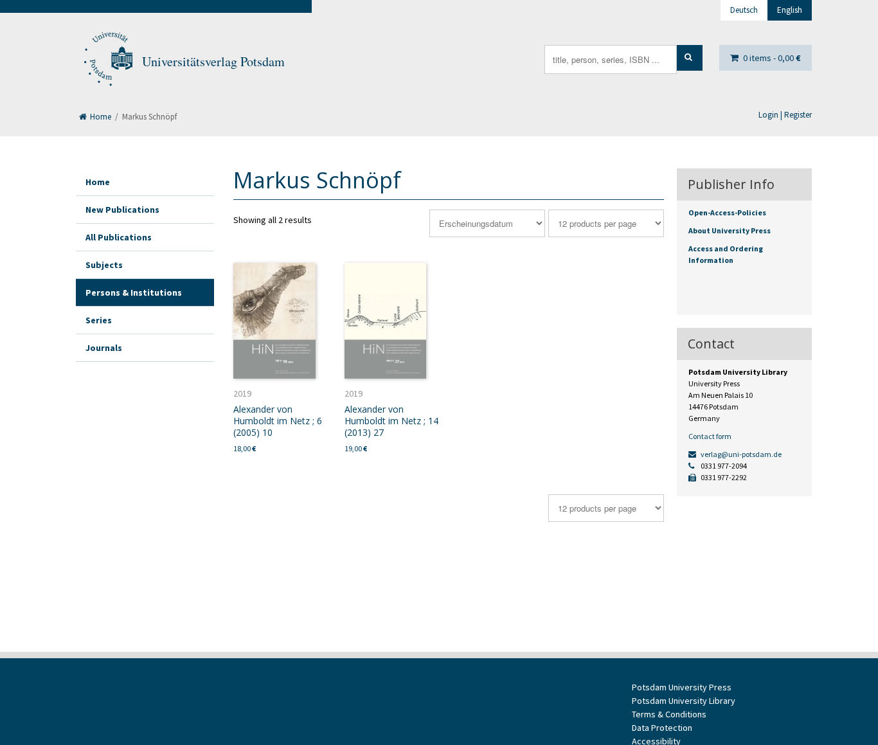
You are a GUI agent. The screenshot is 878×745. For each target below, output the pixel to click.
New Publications (122, 209)
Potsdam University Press (681, 687)
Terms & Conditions (669, 714)
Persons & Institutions (133, 292)
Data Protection (662, 727)
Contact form (709, 436)
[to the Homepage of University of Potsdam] (107, 61)
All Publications (118, 237)
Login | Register (785, 114)
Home (99, 116)
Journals (103, 348)
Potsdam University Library (683, 700)
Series (98, 320)
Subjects (104, 265)
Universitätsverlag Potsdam (213, 61)
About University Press (729, 230)
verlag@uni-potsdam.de (740, 454)
